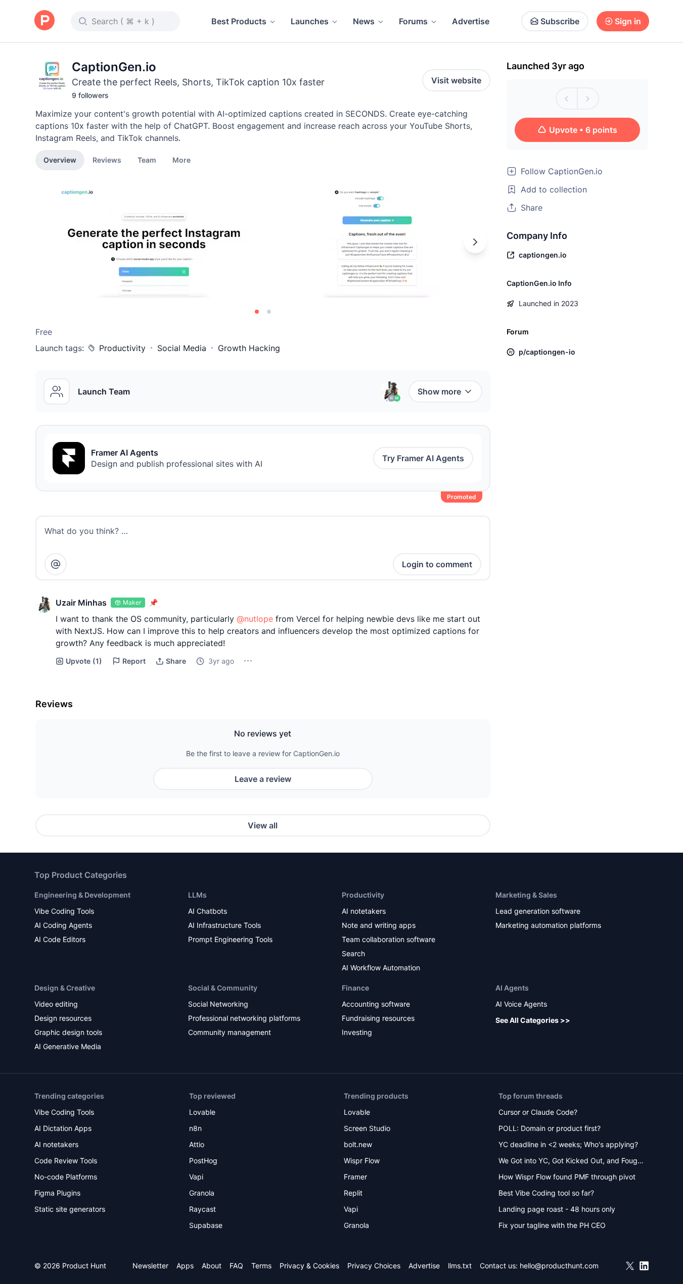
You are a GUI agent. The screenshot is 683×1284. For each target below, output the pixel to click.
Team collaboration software (388, 939)
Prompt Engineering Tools (230, 939)
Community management (229, 1032)
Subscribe (559, 21)
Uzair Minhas (81, 603)
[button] (181, 160)
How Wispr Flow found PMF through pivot (566, 1176)
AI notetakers (364, 911)
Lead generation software (537, 911)
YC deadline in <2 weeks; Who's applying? (568, 1144)
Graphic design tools (68, 1032)
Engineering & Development (82, 895)
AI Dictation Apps (63, 1128)
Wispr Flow (362, 1160)
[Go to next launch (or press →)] (588, 98)
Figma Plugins (57, 1193)
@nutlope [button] (255, 619)
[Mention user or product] (55, 564)
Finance (355, 987)
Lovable (202, 1112)
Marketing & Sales (526, 895)
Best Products (238, 21)
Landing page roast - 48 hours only (556, 1209)
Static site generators (69, 1209)
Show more (439, 391)
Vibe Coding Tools (64, 911)
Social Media (181, 348)
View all (263, 825)
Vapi (196, 1176)
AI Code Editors (59, 939)
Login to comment (437, 564)
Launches (310, 21)
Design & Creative (64, 987)
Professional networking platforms (244, 1018)
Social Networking (218, 1004)
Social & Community (222, 987)
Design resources (63, 1018)
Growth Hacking (249, 348)
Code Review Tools (65, 1160)
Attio (196, 1144)
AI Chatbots (207, 911)
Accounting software (376, 1004)
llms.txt (460, 1265)
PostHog (203, 1160)
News (364, 21)
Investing (357, 1032)
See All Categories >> (532, 1020)
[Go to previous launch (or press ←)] (567, 98)
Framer (355, 1176)
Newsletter (150, 1265)
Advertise (470, 21)
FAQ (236, 1265)
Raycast (202, 1209)
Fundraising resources (378, 1018)
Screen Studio (367, 1128)
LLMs (197, 895)
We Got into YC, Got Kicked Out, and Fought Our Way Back (571, 1161)
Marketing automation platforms (548, 925)
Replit (353, 1193)
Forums (413, 21)
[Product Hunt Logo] (44, 21)
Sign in (628, 21)
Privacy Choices (373, 1265)
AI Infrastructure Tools (224, 925)
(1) (84, 661)
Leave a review (263, 779)
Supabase (205, 1225)
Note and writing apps (379, 925)
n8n (195, 1128)
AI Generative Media (67, 1046)
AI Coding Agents (63, 925)
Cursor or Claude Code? (537, 1112)
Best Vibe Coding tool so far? (546, 1193)
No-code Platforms (65, 1176)
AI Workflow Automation (381, 967)
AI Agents (512, 987)
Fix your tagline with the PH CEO (552, 1225)
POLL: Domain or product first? (549, 1128)
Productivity (122, 348)
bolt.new (358, 1144)
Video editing (56, 1004)
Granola (201, 1193)
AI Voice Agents (521, 1004)
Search (353, 953)
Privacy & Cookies (309, 1265)
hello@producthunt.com (559, 1265)
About (211, 1265)
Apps (185, 1265)
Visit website (456, 80)
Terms (261, 1265)
